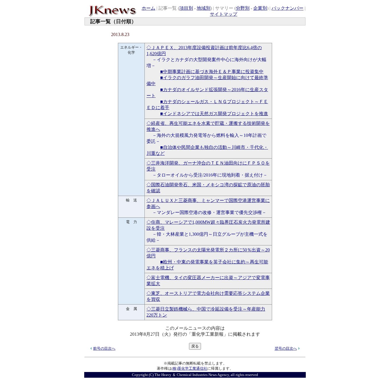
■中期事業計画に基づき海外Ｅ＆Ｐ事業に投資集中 (212, 71)
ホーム (148, 8)
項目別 (186, 8)
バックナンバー (287, 8)
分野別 (243, 8)
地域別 (203, 8)
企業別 (260, 8)
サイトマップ (223, 14)
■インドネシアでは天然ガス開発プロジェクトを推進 (214, 113)
